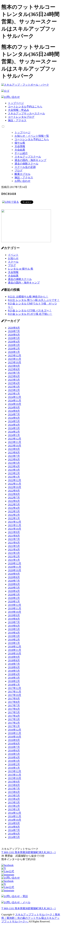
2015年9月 (14, 781)
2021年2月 (14, 556)
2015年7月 (14, 788)
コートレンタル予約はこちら (25, 106)
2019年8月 (14, 618)
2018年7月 (14, 663)
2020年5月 (14, 587)
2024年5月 (14, 421)
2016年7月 (14, 747)
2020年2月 (14, 598)
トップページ (16, 103)
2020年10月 (14, 570)
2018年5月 (14, 670)
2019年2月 (14, 639)
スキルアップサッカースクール (26, 113)
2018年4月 (14, 674)
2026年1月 (14, 352)
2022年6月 (14, 501)
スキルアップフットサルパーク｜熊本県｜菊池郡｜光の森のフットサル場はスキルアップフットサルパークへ (30, 918)
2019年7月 (14, 622)
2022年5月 (14, 504)
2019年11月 (14, 608)
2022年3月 (14, 511)
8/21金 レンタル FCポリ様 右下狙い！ (30, 314)
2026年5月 (14, 338)
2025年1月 (14, 393)
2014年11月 (14, 816)
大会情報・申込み (18, 110)
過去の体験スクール (26, 163)
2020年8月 (14, 577)
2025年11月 (14, 359)
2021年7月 (14, 539)
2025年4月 (14, 383)
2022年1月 (14, 518)
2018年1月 (14, 684)
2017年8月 (14, 702)
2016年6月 (14, 750)
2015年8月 (14, 785)
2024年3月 (14, 428)
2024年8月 (14, 411)
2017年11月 (14, 691)
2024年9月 (14, 407)
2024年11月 (14, 400)
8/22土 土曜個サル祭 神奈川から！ (28, 296)
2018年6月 (14, 667)
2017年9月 (14, 698)
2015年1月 (14, 809)
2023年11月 (14, 442)
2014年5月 (14, 837)
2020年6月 (14, 584)
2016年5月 (14, 754)
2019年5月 (14, 629)
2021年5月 (14, 546)
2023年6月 (14, 459)
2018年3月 (14, 677)
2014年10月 (14, 819)
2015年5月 (14, 795)
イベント (13, 254)
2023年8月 (14, 452)
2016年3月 (14, 761)
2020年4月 (14, 591)
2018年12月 (14, 646)
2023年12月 (14, 438)
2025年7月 (14, 372)
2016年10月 (14, 736)
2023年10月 (14, 445)
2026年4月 (14, 341)
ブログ (18, 170)
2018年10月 (14, 653)
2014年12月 (14, 812)
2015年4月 (14, 799)
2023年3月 (14, 469)
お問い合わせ (22, 181)
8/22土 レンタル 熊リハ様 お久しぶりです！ (34, 300)
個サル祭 (20, 142)
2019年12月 (14, 605)
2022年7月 (14, 497)
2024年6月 (14, 417)
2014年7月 (14, 830)
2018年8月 (14, 660)
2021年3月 (14, 553)
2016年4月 (14, 757)
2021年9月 (14, 532)
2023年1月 (14, 476)
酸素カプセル (22, 174)
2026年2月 (14, 348)
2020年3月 (14, 594)
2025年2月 (14, 390)
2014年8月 (14, 826)
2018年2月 (14, 681)
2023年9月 (14, 449)
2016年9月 (14, 740)
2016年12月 (14, 729)
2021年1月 (14, 560)
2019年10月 (14, 612)
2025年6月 (14, 376)
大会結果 (20, 149)
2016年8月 (14, 743)
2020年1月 (14, 601)
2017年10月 (14, 695)
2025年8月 (14, 369)
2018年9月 (14, 657)
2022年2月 (14, 514)
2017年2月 (14, 722)
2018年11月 (14, 650)
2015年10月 (14, 778)
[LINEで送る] (10, 201)
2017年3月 (14, 719)
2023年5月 (14, 463)
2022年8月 (14, 494)
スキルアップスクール (28, 156)
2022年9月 (14, 490)
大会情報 (20, 146)
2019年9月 (14, 615)
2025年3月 (14, 386)
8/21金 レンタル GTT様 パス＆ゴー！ (30, 310)
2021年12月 (14, 521)
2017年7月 (14, 705)
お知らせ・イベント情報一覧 (32, 135)
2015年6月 (14, 792)
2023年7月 (14, 456)
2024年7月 (14, 414)
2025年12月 (14, 355)
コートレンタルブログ (21, 117)
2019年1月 (14, 643)
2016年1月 (14, 767)
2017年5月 (14, 712)
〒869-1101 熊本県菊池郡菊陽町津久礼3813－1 (28, 852)
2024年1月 (14, 435)
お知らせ (13, 258)
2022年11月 (14, 483)
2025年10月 (14, 362)
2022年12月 (14, 480)
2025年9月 (14, 365)
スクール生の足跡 (25, 167)
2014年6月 (14, 833)
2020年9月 (14, 573)
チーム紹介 (21, 153)
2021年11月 (14, 525)
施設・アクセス (17, 120)
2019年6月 (14, 625)
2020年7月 (14, 580)
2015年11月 (14, 774)
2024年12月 (14, 397)
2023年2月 (14, 473)
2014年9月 (14, 823)
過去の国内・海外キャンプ (30, 160)
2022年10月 (14, 487)
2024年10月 (14, 404)
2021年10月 (14, 528)
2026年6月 (14, 334)
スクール (13, 261)
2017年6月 (14, 709)
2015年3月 (14, 802)
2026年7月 (14, 331)
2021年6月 (14, 542)
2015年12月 (14, 771)
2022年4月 (14, 508)
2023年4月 (14, 466)
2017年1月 (14, 726)
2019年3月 (14, 636)
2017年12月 (14, 688)
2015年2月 (14, 806)
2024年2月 (14, 431)
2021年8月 (14, 535)
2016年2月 (14, 764)
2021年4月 (14, 549)
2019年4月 (14, 632)
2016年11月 (14, 733)
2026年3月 (14, 345)
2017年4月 (14, 715)
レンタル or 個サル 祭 (20, 268)
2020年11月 (14, 566)
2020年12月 (14, 563)
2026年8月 (14, 327)
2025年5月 (14, 379)
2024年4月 (14, 424)
